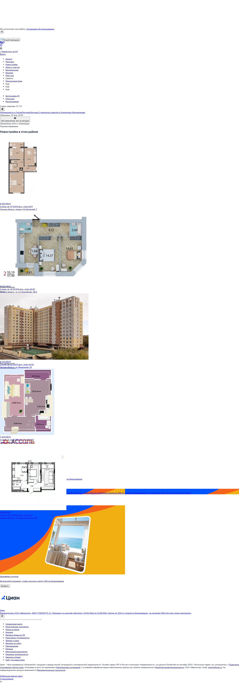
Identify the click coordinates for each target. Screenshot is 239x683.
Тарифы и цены (12, 640)
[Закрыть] (2, 31)
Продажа (10, 61)
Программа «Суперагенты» (18, 637)
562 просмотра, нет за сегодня (15, 120)
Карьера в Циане (13, 657)
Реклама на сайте (13, 643)
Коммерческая (12, 70)
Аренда (9, 59)
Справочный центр (14, 624)
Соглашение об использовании (40, 29)
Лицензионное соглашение (68, 667)
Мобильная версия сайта (11, 676)
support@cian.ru (215, 667)
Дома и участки (13, 67)
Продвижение (12, 646)
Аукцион (9, 632)
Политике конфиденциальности (169, 667)
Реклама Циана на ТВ (15, 635)
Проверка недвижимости (17, 654)
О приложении (6, 678)
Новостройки (12, 64)
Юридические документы (17, 626)
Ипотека (9, 72)
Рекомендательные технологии (51, 670)
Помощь (9, 648)
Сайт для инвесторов (15, 660)
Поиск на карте (12, 629)
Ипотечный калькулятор (16, 651)
